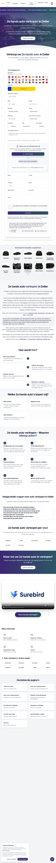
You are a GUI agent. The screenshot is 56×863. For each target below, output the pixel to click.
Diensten (23, 3)
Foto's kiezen (29, 154)
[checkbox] (10, 206)
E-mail (30, 175)
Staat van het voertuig (34, 115)
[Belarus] (29, 82)
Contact (46, 2)
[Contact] (52, 859)
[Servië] (33, 82)
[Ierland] (46, 77)
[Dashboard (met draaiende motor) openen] (28, 266)
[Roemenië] (39, 80)
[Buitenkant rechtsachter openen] (50, 253)
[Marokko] (46, 82)
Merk (9, 101)
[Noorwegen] (19, 82)
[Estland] (43, 80)
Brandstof (10, 123)
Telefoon (10, 182)
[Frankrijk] (19, 77)
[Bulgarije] (36, 80)
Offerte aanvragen (28, 38)
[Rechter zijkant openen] (6, 266)
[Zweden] (43, 77)
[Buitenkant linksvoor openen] (17, 253)
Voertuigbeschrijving (13, 130)
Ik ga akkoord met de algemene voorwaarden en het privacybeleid (30, 205)
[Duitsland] (26, 77)
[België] (16, 77)
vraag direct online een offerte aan (39, 339)
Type (23, 123)
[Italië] (33, 77)
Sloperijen (40, 2)
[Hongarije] (22, 80)
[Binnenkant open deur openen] (17, 266)
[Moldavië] (26, 82)
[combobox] (17, 111)
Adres (30, 182)
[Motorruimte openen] (39, 266)
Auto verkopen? (32, 3)
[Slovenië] (36, 82)
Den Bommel (41, 313)
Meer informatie (5, 850)
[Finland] (39, 77)
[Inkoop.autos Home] (3, 3)
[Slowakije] (33, 80)
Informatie (15, 3)
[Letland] (46, 80)
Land (9, 197)
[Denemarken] (36, 77)
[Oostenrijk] (16, 80)
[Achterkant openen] (39, 253)
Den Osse (30, 315)
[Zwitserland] (16, 82)
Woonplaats (11, 190)
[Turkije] (43, 82)
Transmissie (39, 123)
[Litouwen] (9, 82)
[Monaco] (22, 77)
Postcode (31, 190)
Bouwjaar (10, 108)
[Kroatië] (26, 80)
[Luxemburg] (9, 80)
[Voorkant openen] (6, 253)
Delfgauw (31, 313)
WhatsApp (23, 339)
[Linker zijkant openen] (28, 253)
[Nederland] (9, 77)
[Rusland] (39, 82)
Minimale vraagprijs (13, 93)
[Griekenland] (12, 82)
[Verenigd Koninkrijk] (12, 77)
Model (30, 101)
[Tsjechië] (29, 80)
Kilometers (10, 115)
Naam (9, 175)
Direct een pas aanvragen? (28, 615)
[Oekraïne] (22, 82)
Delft (36, 313)
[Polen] (19, 80)
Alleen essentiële (11, 859)
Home (8, 2)
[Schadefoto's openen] (50, 266)
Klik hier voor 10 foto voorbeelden (28, 161)
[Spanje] (29, 77)
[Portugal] (12, 80)
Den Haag (48, 313)
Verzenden (28, 213)
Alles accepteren (22, 859)
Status (30, 108)
